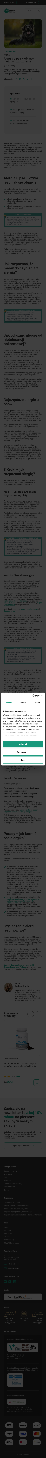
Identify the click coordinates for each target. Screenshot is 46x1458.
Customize (21, 752)
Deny (23, 760)
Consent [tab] (8, 703)
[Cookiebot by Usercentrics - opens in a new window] (32, 695)
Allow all (23, 744)
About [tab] (37, 703)
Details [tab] (23, 703)
